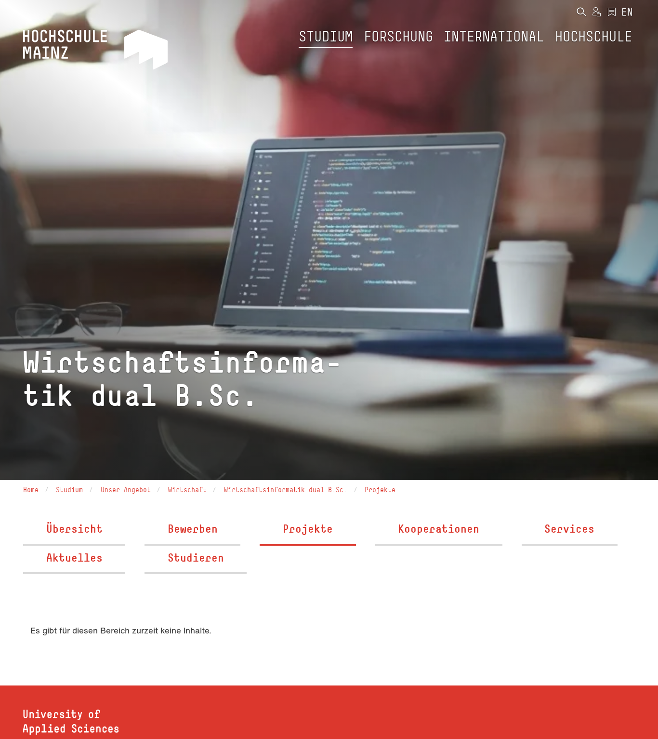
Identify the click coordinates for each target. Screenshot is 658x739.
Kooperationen (438, 529)
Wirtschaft (187, 489)
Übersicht (74, 529)
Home (31, 489)
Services (569, 529)
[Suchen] (581, 12)
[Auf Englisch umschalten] (627, 12)
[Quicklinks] (611, 12)
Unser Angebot (126, 489)
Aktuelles (74, 557)
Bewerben (193, 529)
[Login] (596, 12)
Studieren (196, 557)
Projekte (380, 489)
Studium (69, 489)
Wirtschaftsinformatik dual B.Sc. (285, 489)
